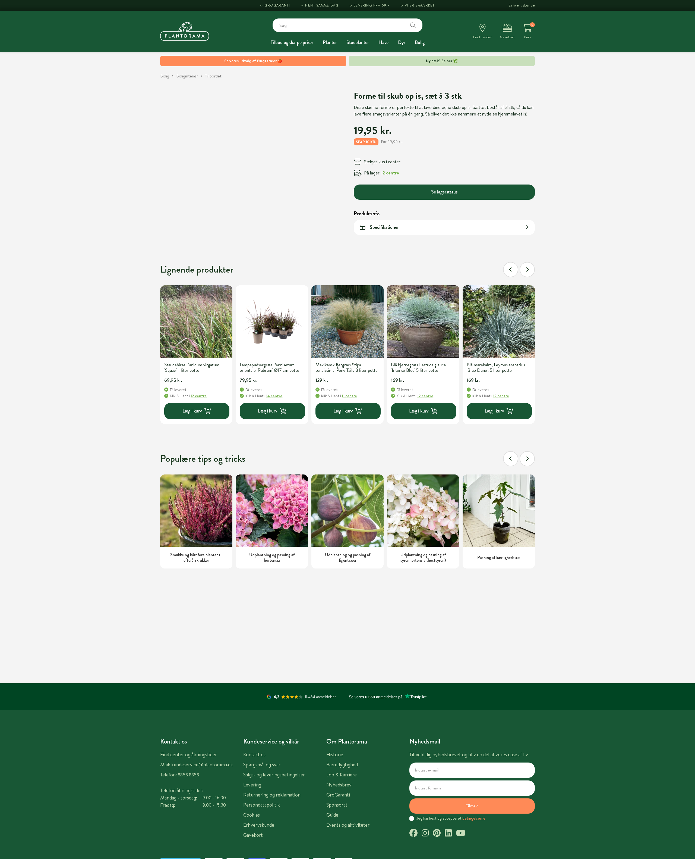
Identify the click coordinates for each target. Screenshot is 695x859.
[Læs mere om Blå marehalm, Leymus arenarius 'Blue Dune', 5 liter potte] (499, 321)
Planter (330, 42)
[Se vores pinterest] (437, 834)
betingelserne (473, 818)
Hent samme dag (322, 5)
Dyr (401, 42)
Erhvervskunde (522, 5)
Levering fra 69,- (371, 5)
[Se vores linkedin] (448, 834)
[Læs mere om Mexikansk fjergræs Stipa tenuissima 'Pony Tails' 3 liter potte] (347, 321)
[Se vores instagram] (425, 834)
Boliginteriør (187, 76)
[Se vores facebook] (413, 834)
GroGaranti (277, 5)
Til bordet (213, 76)
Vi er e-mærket (420, 5)
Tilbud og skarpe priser (292, 42)
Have (383, 42)
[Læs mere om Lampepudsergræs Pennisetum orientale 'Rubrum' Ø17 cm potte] (272, 321)
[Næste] (527, 269)
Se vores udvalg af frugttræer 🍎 (253, 61)
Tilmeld (472, 806)
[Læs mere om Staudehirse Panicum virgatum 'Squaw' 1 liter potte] (196, 321)
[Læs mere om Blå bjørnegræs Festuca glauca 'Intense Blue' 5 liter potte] (423, 321)
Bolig (420, 42)
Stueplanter (357, 42)
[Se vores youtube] (460, 834)
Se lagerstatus (444, 191)
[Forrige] (510, 269)
